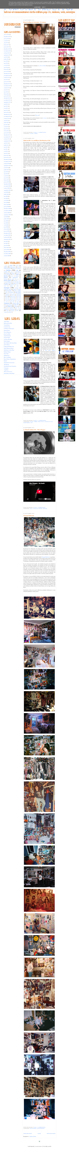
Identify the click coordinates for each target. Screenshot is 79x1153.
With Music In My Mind (9, 373)
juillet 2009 (6, 194)
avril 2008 (6, 225)
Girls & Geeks (7, 337)
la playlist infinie (37, 508)
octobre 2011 (6, 139)
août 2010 (6, 167)
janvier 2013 (6, 112)
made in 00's (18, 281)
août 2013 (6, 104)
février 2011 (6, 155)
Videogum (6, 368)
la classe (44, 118)
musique (7, 287)
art (18, 267)
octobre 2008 (6, 212)
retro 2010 (7, 299)
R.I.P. (13, 295)
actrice (5, 267)
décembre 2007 (7, 233)
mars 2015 (6, 79)
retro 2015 (18, 300)
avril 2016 (6, 65)
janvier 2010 (6, 182)
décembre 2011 (7, 135)
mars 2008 (6, 227)
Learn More (37, 7)
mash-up (12, 284)
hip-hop (6, 276)
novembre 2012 (7, 116)
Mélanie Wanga (7, 352)
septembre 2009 (7, 190)
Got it (44, 7)
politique (11, 292)
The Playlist (6, 364)
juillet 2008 (6, 218)
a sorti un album (42, 65)
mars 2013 (6, 110)
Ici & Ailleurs (7, 344)
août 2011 (6, 143)
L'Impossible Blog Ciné (9, 346)
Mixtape (11, 286)
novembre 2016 (7, 51)
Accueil (39, 1133)
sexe (5, 306)
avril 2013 (6, 108)
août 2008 (6, 216)
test (17, 309)
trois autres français (50, 350)
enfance (18, 273)
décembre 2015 (7, 73)
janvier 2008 (6, 231)
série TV (16, 305)
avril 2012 (6, 126)
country (11, 271)
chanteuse (19, 268)
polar (6, 292)
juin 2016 (6, 61)
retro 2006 (19, 296)
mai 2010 (6, 173)
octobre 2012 (6, 118)
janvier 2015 (6, 81)
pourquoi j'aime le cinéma (10, 293)
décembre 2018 (7, 36)
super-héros (6, 309)
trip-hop (12, 310)
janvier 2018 (6, 38)
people (19, 289)
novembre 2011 (7, 137)
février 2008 (6, 229)
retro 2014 (12, 300)
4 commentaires (41, 1127)
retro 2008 (13, 297)
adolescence (12, 267)
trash (8, 310)
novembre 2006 (7, 253)
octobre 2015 (6, 77)
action (17, 265)
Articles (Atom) (32, 1136)
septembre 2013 (7, 102)
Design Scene (7, 330)
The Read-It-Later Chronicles (10, 366)
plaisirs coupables (17, 290)
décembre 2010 (7, 159)
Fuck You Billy (7, 334)
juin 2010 (6, 171)
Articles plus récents (27, 1133)
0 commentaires (41, 507)
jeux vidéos (12, 279)
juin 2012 (6, 124)
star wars (17, 307)
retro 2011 (13, 299)
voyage (5, 312)
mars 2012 (6, 128)
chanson (14, 268)
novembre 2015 (7, 75)
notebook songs (7, 289)
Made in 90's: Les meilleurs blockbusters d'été (36, 140)
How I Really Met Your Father (10, 343)
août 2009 (6, 192)
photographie (9, 290)
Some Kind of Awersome (9, 362)
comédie (5, 271)
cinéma (8, 270)
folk (9, 274)
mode (18, 286)
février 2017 (6, 44)
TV (17, 310)
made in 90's (16, 283)
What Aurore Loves (8, 371)
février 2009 (6, 204)
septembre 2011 (7, 141)
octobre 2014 (6, 87)
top (20, 309)
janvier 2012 (6, 132)
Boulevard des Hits (8, 323)
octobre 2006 (6, 255)
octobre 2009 (6, 188)
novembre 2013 (7, 100)
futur (13, 274)
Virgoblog (6, 369)
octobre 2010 (6, 163)
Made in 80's (8, 283)
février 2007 (6, 247)
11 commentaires (41, 132)
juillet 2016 (6, 59)
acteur (10, 265)
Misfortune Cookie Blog (9, 350)
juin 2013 (6, 106)
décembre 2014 (7, 83)
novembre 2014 (7, 85)
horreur (17, 276)
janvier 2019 (6, 34)
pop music (18, 292)
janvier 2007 (6, 249)
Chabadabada (7, 325)
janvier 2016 (6, 71)
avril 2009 (6, 200)
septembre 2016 (7, 55)
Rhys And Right (7, 357)
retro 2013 (7, 300)
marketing (6, 284)
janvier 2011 (6, 157)
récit (7, 296)
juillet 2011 (6, 145)
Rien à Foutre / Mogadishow (10, 359)
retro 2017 (6, 301)
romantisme (7, 303)
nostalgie (17, 288)
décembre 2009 (7, 184)
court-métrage (18, 271)
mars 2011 (6, 153)
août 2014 (6, 89)
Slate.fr (9, 306)
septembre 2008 (7, 214)
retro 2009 (19, 297)
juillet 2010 (6, 169)
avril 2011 (6, 151)
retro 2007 (7, 297)
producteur (19, 293)
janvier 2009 (6, 206)
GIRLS (17, 274)
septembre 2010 (7, 165)
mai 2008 (6, 223)
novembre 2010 (7, 161)
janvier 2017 (6, 47)
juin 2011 (6, 147)
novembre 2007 (7, 235)
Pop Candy (6, 353)
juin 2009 (6, 196)
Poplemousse (6, 355)
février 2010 (6, 180)
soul (20, 306)
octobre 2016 (6, 53)
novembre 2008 (7, 210)
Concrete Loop (7, 326)
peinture (14, 289)
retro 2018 (12, 301)
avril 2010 (6, 175)
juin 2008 (6, 221)
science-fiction (9, 305)
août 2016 (6, 57)
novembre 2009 (7, 186)
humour (6, 277)
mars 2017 (6, 42)
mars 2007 (6, 245)
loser (13, 281)
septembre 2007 (7, 239)
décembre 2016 (7, 49)
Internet (5, 279)
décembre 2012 (7, 114)
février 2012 (6, 130)
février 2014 (6, 94)
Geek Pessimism (7, 335)
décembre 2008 (7, 208)
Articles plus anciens (51, 1133)
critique (7, 273)
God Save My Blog (8, 339)
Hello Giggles (7, 341)
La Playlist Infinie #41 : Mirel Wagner (34, 430)
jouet (17, 279)
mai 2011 (6, 149)
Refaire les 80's (13, 296)
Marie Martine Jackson (9, 348)
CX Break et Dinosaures (9, 328)
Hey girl (37, 115)
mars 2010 (6, 178)
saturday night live (17, 303)
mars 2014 (6, 92)
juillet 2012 (6, 122)
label (15, 280)
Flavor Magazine (7, 332)
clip (17, 270)
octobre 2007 (6, 237)
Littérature (9, 281)
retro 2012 (19, 299)
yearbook (9, 312)
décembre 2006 (7, 251)
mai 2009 (6, 198)
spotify (11, 307)
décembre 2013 (7, 98)
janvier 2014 (6, 96)
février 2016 (6, 69)
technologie (12, 309)
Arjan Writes (6, 321)
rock (18, 302)
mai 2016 (6, 63)
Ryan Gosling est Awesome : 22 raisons (34, 22)
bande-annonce (7, 268)
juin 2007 (6, 241)
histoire (12, 276)
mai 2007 (6, 243)
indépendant (15, 277)
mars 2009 (6, 202)
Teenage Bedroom (28, 515)
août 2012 (6, 120)
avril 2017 (6, 40)
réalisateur (19, 295)
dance (13, 273)
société (15, 306)
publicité (7, 295)
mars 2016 (6, 67)
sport (7, 307)
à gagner (5, 265)
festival (5, 274)
